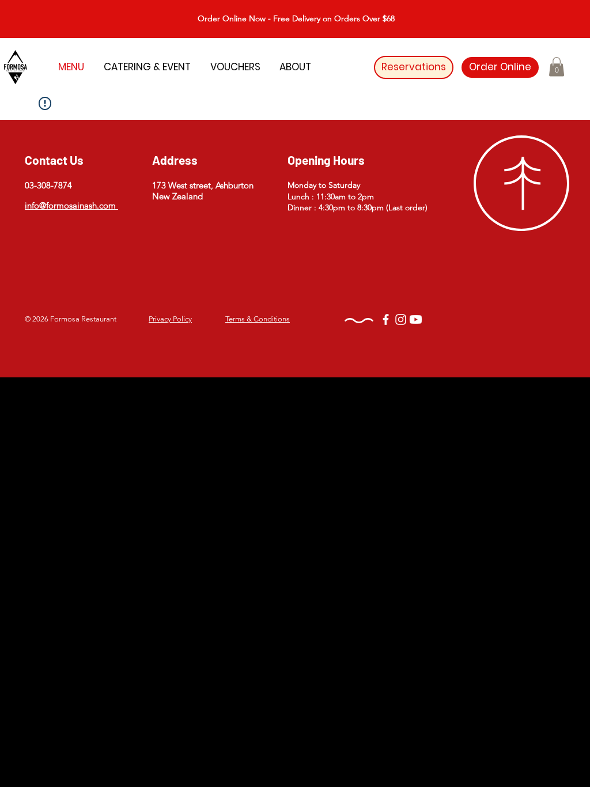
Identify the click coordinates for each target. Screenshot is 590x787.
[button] (557, 66)
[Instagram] (401, 319)
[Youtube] (416, 319)
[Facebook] (386, 319)
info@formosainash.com (71, 205)
